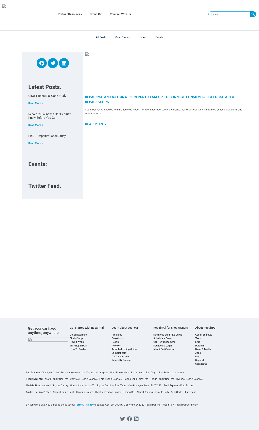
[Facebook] (42, 63)
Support (199, 360)
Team (198, 338)
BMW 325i (156, 385)
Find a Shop (76, 338)
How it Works (77, 342)
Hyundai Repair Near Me (189, 379)
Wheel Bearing (145, 392)
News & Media (203, 349)
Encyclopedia (119, 353)
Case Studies (123, 37)
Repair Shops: (33, 372)
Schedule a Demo (162, 338)
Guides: (30, 392)
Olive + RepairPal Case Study (47, 96)
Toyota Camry (60, 385)
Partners (199, 345)
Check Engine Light (63, 392)
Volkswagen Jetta (139, 385)
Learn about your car (125, 327)
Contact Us (201, 363)
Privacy (89, 404)
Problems (117, 334)
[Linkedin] (64, 63)
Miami (113, 372)
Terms (79, 404)
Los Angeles (101, 372)
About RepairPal (205, 327)
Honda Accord (43, 385)
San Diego (151, 372)
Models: (30, 385)
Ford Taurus (121, 385)
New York (124, 372)
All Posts (101, 37)
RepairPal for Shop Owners (170, 327)
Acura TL (90, 385)
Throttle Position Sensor (108, 392)
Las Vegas (87, 372)
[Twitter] (53, 63)
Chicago (46, 372)
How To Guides (78, 349)
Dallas (55, 372)
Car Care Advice (120, 356)
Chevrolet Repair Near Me (84, 379)
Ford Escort (186, 385)
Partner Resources (70, 14)
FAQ (197, 342)
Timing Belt (129, 392)
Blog (197, 356)
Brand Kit (96, 14)
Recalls (115, 342)
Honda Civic (76, 385)
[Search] (253, 14)
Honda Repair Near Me (135, 379)
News (143, 37)
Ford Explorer (171, 385)
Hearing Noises (84, 392)
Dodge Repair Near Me (162, 379)
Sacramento (137, 372)
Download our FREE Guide (167, 334)
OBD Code (176, 392)
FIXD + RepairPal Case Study (47, 136)
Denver (65, 372)
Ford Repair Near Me (110, 379)
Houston (75, 372)
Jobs (198, 353)
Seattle (180, 372)
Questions (117, 338)
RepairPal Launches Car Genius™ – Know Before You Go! (51, 116)
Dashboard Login (162, 345)
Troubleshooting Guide (124, 349)
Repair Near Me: (34, 379)
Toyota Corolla (105, 385)
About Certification (163, 349)
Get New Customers (164, 342)
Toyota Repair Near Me (56, 379)
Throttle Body (162, 392)
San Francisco (166, 372)
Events (159, 37)
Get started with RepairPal (87, 327)
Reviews (116, 345)
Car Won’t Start (43, 392)
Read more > (96, 124)
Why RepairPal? (78, 345)
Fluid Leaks (190, 392)
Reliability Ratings (121, 360)
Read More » (35, 103)
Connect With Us (120, 14)
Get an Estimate (78, 334)
